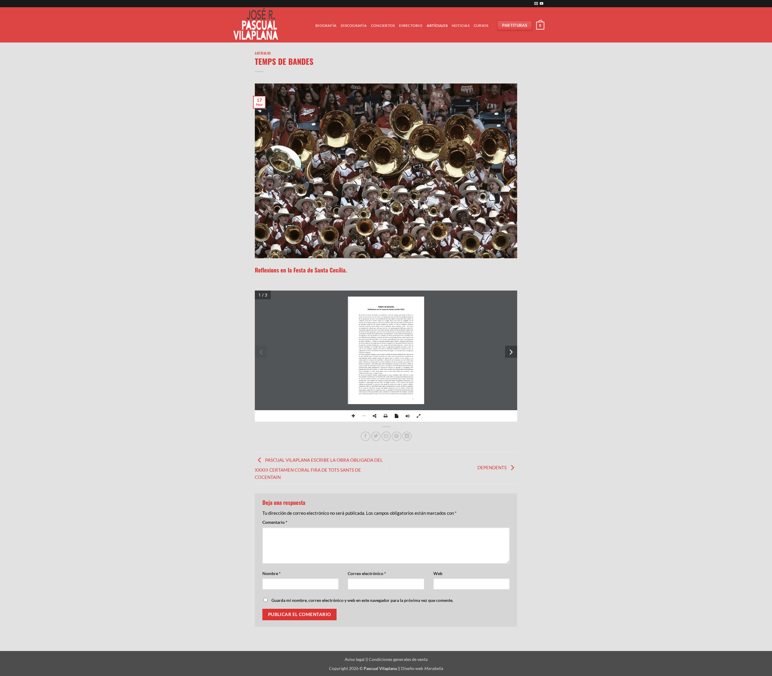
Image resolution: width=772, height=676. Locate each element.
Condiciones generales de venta (398, 659)
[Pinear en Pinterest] (396, 436)
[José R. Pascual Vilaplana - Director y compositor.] (258, 24)
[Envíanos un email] (536, 3)
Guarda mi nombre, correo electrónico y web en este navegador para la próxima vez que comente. (362, 600)
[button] (540, 25)
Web (437, 573)
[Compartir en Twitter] (376, 436)
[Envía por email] (386, 436)
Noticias (461, 25)
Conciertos (383, 25)
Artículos (437, 25)
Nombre (271, 573)
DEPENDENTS (492, 467)
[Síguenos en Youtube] (541, 3)
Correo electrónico (367, 573)
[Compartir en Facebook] (365, 436)
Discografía (354, 25)
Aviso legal (355, 659)
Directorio (410, 25)
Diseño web (422, 668)
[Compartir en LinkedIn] (407, 436)
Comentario (274, 522)
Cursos (481, 25)
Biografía (326, 25)
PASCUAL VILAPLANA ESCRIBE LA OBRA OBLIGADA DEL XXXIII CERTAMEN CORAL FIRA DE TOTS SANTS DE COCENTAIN (319, 468)
